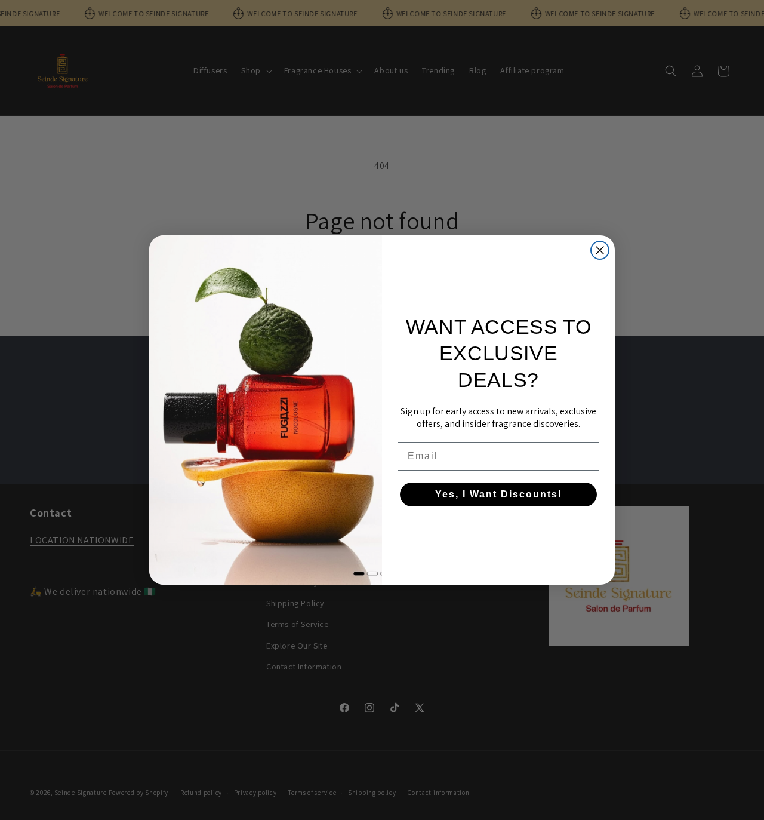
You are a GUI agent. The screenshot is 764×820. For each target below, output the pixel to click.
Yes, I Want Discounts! (498, 494)
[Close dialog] (600, 250)
